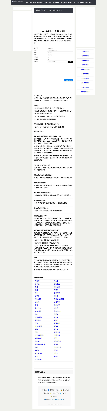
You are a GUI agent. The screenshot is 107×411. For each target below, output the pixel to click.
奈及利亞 (57, 302)
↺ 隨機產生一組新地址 (68, 80)
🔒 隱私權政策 (65, 390)
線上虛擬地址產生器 (40, 10)
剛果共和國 (57, 341)
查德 (36, 347)
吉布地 (37, 341)
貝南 (36, 356)
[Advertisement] (53, 21)
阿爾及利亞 (38, 359)
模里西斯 (38, 311)
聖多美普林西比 (59, 299)
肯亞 (36, 323)
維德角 (37, 350)
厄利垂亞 (57, 335)
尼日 (36, 305)
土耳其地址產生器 (80, 2)
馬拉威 (56, 314)
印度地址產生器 (88, 2)
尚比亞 (56, 281)
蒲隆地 (56, 350)
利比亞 (56, 317)
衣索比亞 (57, 332)
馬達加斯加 (38, 317)
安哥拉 (56, 356)
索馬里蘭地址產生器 (85, 91)
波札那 (56, 353)
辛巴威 (37, 281)
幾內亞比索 (38, 326)
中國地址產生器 (63, 2)
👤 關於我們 (51, 390)
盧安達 (37, 302)
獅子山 (37, 296)
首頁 (27, 2)
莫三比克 (38, 308)
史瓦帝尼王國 (39, 335)
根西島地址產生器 (85, 87)
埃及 (55, 338)
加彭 (36, 332)
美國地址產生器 (33, 2)
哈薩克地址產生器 (85, 55)
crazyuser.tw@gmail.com (58, 399)
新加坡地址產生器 (71, 2)
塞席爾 (56, 296)
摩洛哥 (56, 308)
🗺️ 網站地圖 (63, 393)
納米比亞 (57, 305)
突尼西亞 (57, 284)
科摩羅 (56, 344)
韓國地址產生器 (56, 2)
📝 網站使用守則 (54, 393)
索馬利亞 (57, 293)
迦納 (36, 329)
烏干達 (37, 284)
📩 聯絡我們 (43, 390)
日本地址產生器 (40, 2)
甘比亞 (56, 329)
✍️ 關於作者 (54, 396)
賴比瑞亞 (38, 320)
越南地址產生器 (85, 64)
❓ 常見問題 (45, 393)
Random (70, 61)
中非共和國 (57, 347)
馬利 (36, 314)
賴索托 (56, 320)
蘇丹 (36, 290)
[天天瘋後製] (17, 1)
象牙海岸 (57, 323)
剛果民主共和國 (40, 344)
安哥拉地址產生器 (85, 73)
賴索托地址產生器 (85, 78)
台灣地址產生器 (48, 2)
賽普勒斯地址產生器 (85, 69)
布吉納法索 (38, 353)
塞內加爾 (38, 299)
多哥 (36, 287)
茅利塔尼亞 (57, 311)
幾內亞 (56, 326)
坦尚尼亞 (57, 287)
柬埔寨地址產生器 (85, 60)
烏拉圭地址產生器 (85, 82)
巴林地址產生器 (85, 51)
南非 (36, 293)
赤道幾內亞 (38, 338)
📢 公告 (57, 390)
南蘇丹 (56, 290)
